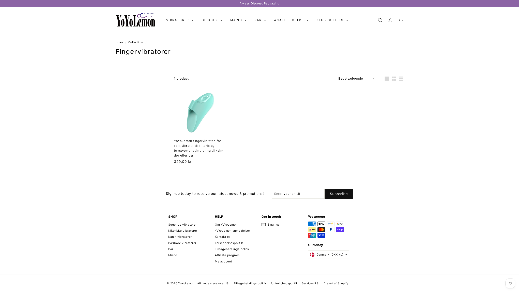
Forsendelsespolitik (229, 243)
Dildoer (210, 20)
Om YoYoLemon (226, 224)
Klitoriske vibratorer (182, 230)
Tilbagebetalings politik (232, 249)
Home (120, 42)
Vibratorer (178, 20)
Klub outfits (331, 20)
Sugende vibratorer (182, 224)
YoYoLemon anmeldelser (232, 230)
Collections (136, 42)
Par (259, 20)
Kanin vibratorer (180, 236)
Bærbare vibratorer (182, 243)
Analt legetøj (289, 20)
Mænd (236, 20)
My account (223, 261)
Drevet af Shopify (336, 283)
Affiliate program (227, 255)
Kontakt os (223, 236)
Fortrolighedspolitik (284, 283)
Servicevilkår (311, 283)
